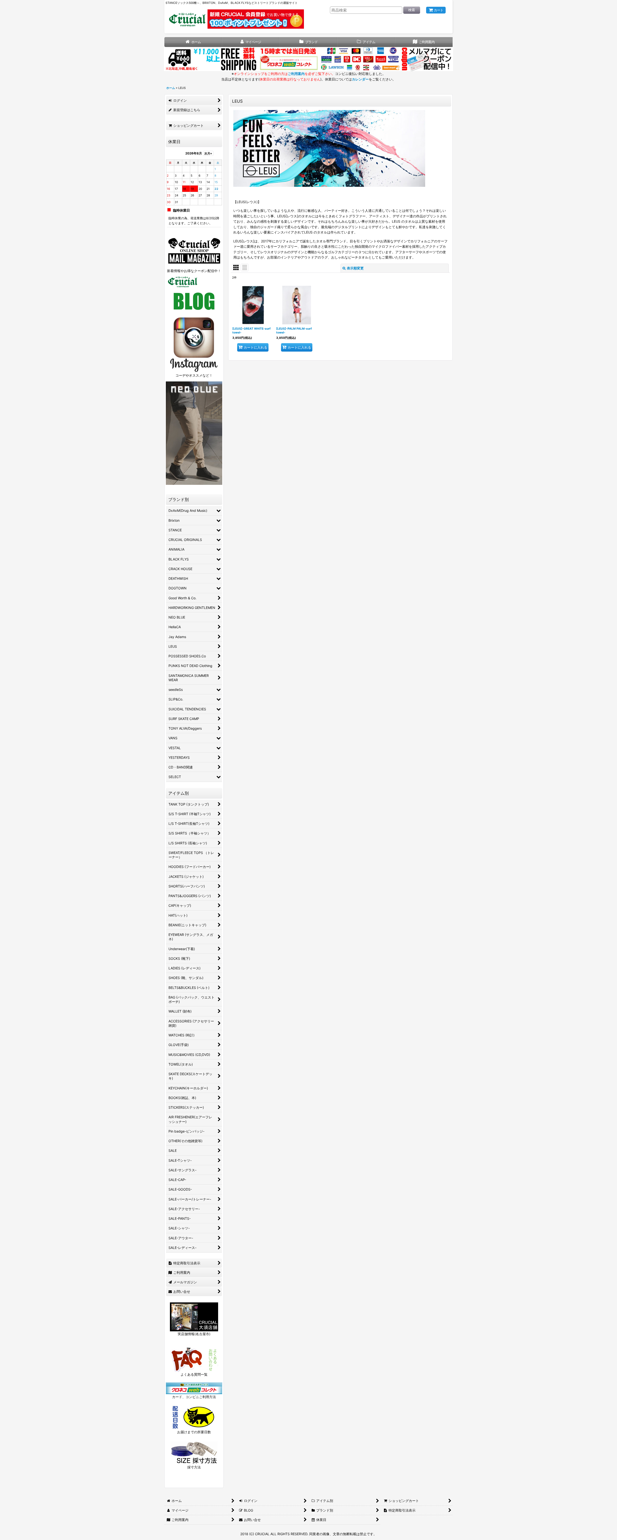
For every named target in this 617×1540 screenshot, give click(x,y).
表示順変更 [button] (355, 268)
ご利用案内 (296, 74)
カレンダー (360, 79)
